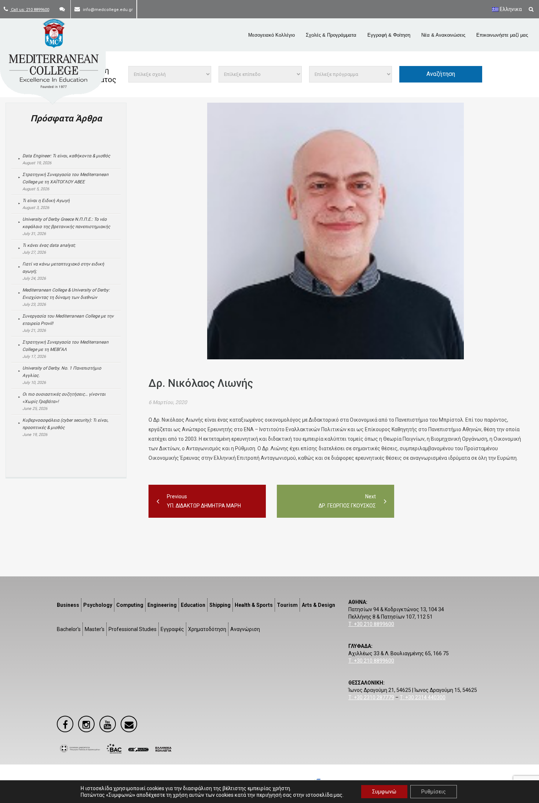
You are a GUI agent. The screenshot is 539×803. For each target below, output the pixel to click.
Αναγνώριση (245, 629)
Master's (94, 629)
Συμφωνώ (384, 792)
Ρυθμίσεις (433, 792)
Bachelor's (69, 629)
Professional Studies (133, 629)
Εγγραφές (172, 629)
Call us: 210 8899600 (29, 9)
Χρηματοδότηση (207, 629)
